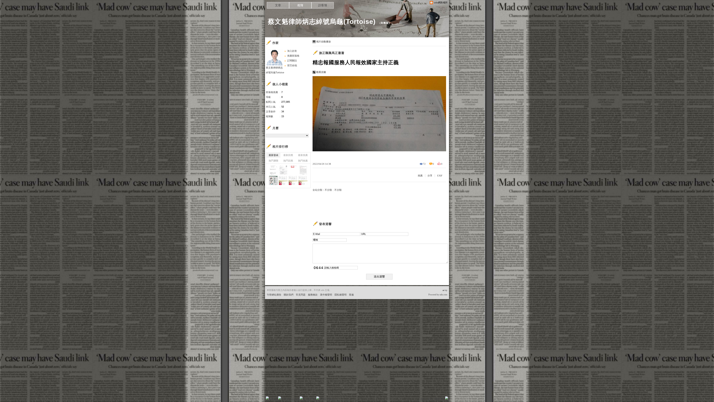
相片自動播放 (323, 41)
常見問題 (300, 294)
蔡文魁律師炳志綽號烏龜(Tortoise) (322, 21)
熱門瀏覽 (273, 160)
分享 (429, 175)
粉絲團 (273, 399)
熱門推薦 (303, 160)
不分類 (328, 190)
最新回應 (288, 155)
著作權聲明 (326, 294)
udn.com (443, 294)
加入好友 (292, 51)
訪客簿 (322, 5)
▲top (444, 290)
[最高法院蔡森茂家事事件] (273, 170)
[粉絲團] (267, 397)
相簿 (300, 5)
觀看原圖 (321, 72)
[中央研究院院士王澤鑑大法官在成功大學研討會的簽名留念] (303, 180)
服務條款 (313, 294)
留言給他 (292, 65)
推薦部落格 (293, 55)
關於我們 (288, 294)
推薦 (420, 175)
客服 (351, 294)
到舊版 (385, 23)
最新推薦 (303, 155)
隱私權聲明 (341, 294)
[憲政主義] (273, 180)
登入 (423, 399)
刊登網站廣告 (274, 294)
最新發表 (273, 155)
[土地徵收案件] (283, 170)
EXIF (439, 175)
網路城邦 (439, 399)
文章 (278, 5)
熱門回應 (288, 160)
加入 (429, 399)
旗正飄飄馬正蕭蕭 (331, 53)
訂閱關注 (292, 60)
